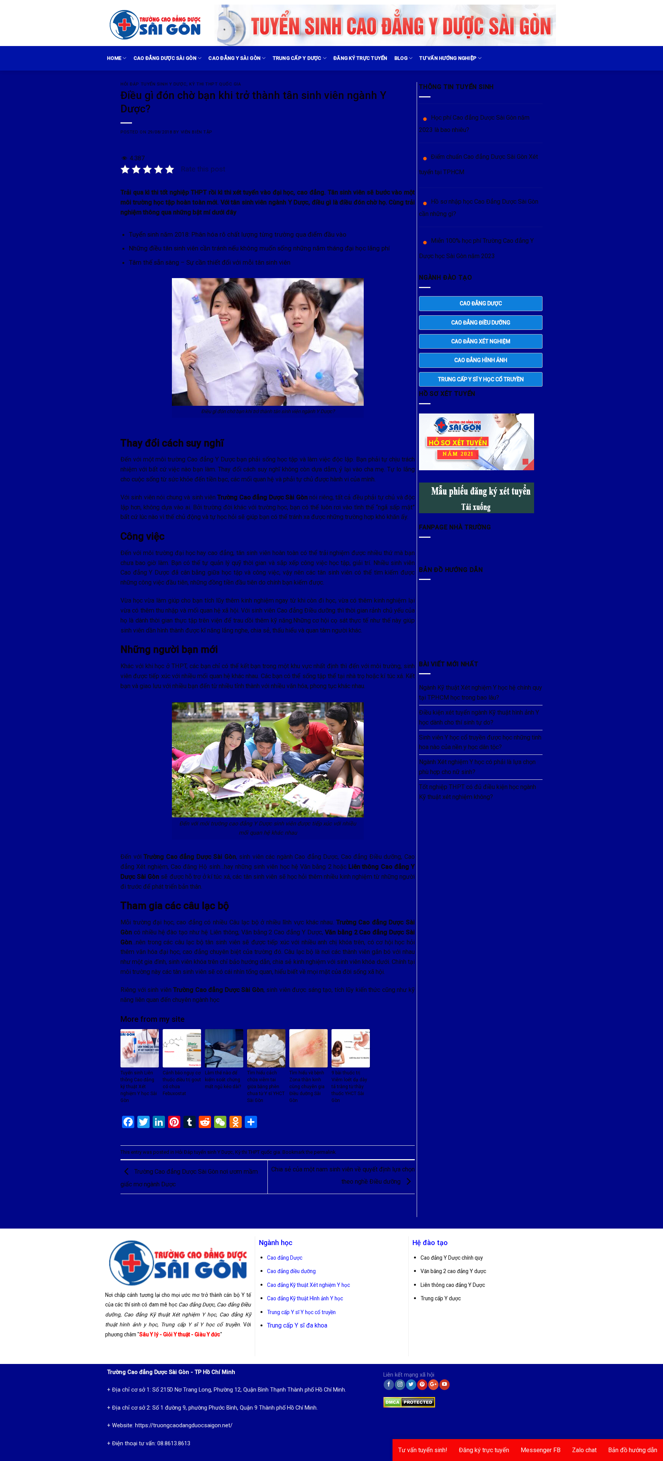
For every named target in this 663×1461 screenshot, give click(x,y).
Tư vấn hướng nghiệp (448, 58)
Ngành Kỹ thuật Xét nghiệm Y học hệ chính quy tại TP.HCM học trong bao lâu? (480, 692)
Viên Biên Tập (196, 132)
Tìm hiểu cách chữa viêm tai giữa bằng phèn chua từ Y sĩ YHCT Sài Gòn (266, 1086)
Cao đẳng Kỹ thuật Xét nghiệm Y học (308, 1285)
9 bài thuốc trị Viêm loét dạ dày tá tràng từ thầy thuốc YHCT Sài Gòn (349, 1086)
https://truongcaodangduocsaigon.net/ (184, 1425)
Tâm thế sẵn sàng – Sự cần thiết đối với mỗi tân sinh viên (209, 262)
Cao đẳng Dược (284, 1258)
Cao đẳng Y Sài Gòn (234, 58)
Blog (400, 58)
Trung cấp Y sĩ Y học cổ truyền (301, 1312)
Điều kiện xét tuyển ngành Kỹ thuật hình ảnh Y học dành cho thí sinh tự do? (479, 717)
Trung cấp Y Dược (297, 58)
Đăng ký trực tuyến (360, 58)
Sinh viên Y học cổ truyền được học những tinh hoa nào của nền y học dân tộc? (480, 742)
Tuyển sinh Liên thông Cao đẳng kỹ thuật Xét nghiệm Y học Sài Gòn (138, 1086)
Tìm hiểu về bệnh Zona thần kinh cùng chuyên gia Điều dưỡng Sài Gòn (307, 1086)
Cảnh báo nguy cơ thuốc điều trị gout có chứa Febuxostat (182, 1083)
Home (114, 58)
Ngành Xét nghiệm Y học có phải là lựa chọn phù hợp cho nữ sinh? (477, 767)
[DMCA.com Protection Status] (409, 1400)
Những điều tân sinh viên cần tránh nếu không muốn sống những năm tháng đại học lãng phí (259, 248)
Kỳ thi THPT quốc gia (215, 84)
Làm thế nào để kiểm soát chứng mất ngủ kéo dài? (223, 1079)
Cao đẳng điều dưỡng (291, 1271)
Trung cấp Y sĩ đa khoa (297, 1325)
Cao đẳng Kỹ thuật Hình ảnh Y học (305, 1298)
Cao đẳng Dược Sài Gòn (165, 58)
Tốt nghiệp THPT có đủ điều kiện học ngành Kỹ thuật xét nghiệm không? (477, 792)
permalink (324, 1152)
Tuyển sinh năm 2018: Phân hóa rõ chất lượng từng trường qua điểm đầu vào (237, 234)
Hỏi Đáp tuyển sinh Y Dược (153, 84)
